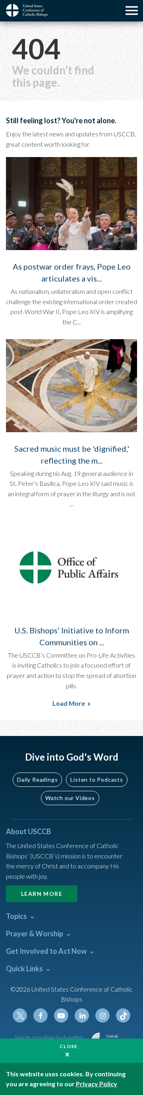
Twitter (20, 1015)
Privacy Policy (96, 1083)
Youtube (61, 1015)
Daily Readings (37, 779)
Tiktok (123, 1015)
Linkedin (82, 1015)
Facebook (40, 1015)
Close (69, 1046)
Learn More (41, 893)
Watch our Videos (70, 797)
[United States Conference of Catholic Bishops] (30, 10)
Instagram (102, 1015)
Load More (68, 703)
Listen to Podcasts (96, 779)
